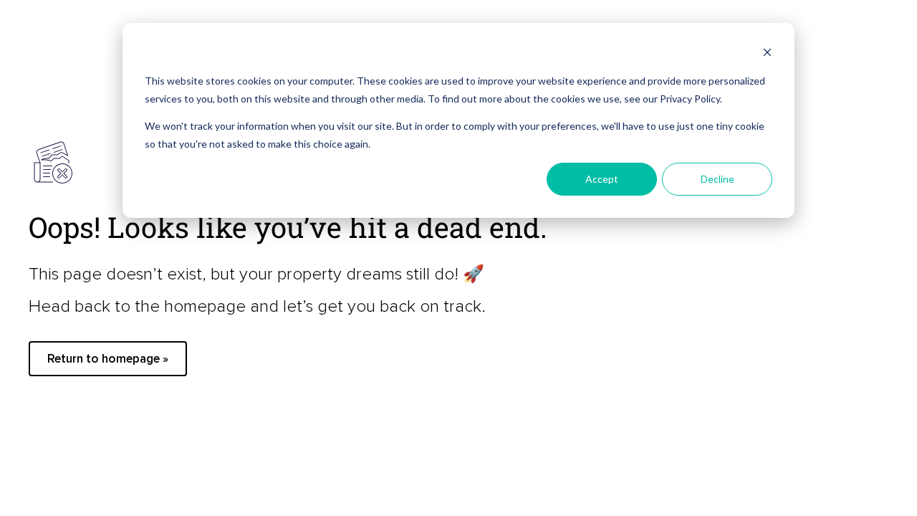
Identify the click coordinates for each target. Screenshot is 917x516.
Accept (601, 179)
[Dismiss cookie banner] (767, 54)
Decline (717, 179)
